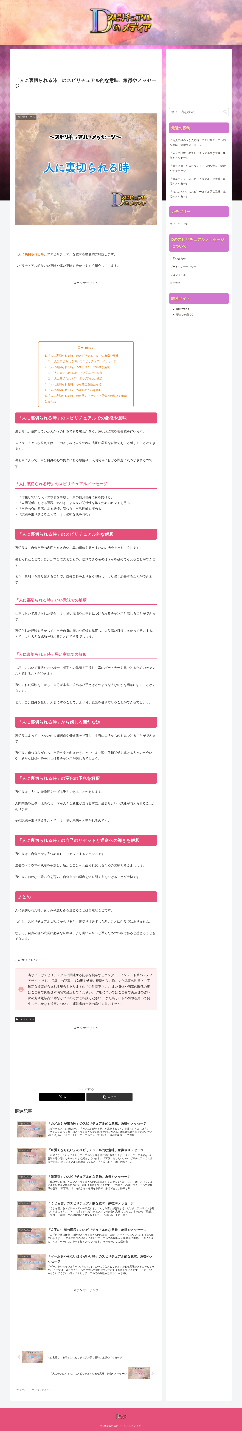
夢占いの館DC (184, 314)
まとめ (52, 401)
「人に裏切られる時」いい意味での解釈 (76, 372)
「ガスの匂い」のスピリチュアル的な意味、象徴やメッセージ (198, 194)
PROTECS (182, 309)
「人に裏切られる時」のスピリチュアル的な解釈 (79, 367)
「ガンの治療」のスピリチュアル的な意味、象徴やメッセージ (198, 155)
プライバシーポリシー (183, 266)
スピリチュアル (26, 1019)
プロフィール (178, 275)
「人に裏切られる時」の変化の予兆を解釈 (75, 390)
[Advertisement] (86, 64)
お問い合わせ (178, 258)
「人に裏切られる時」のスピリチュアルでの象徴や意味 (83, 355)
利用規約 (175, 283)
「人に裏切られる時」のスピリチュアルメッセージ (83, 361)
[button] (109, 1097)
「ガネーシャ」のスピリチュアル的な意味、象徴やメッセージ (198, 181)
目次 (80, 347)
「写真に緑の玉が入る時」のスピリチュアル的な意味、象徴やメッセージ (198, 142)
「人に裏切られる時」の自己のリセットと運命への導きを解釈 (87, 395)
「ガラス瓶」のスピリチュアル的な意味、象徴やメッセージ (198, 168)
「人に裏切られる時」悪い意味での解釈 (76, 378)
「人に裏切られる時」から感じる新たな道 (75, 384)
